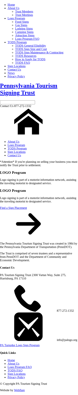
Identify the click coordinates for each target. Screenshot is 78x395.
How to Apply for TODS (30, 59)
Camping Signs (24, 32)
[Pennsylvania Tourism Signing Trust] (28, 135)
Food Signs (22, 21)
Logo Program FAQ (27, 38)
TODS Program (17, 42)
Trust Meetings (24, 15)
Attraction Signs (24, 35)
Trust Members (24, 11)
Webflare (19, 390)
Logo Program (16, 18)
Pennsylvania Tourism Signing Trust (28, 89)
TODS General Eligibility (30, 45)
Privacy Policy (16, 76)
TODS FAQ (22, 62)
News (11, 73)
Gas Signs (21, 25)
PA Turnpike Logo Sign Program (20, 345)
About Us (13, 8)
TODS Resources (25, 55)
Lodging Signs (24, 28)
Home (11, 4)
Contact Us (14, 69)
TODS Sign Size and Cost (31, 49)
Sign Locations (17, 66)
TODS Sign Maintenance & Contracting (39, 52)
